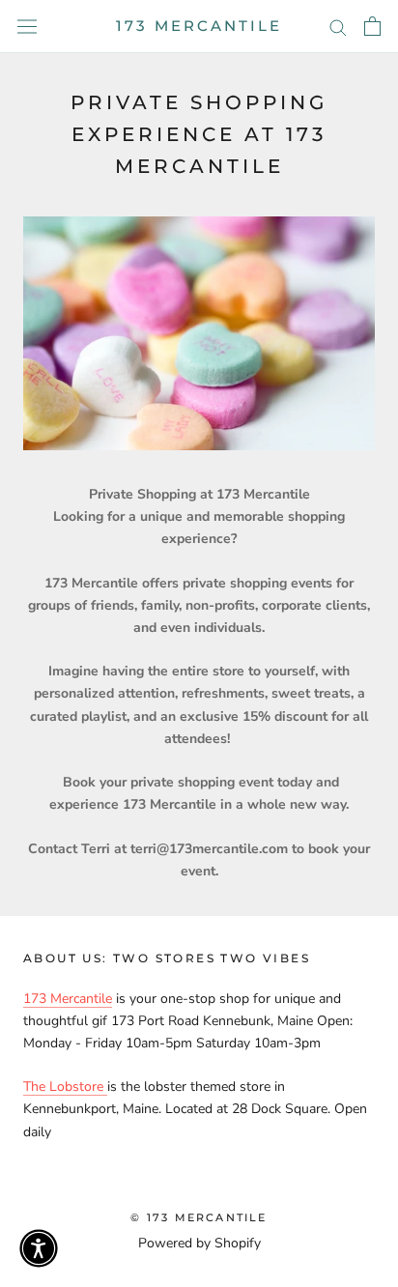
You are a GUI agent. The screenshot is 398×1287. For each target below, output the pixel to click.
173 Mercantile (67, 998)
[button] (38, 1248)
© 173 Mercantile (198, 1217)
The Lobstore (65, 1086)
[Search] (338, 26)
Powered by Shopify (199, 1243)
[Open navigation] (27, 26)
